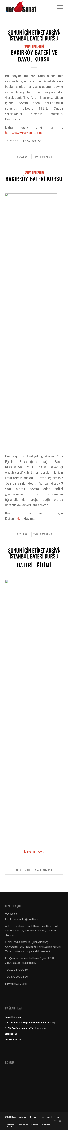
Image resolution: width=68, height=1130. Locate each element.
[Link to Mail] (60, 1121)
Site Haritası (11, 1033)
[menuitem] (58, 7)
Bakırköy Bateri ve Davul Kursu (34, 55)
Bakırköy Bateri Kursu (34, 179)
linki (17, 518)
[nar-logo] (28, 7)
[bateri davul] (34, 710)
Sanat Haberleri (34, 46)
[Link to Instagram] (55, 1121)
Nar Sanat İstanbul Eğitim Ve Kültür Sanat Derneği (30, 1022)
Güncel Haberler (13, 1039)
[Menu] (58, 7)
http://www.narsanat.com (23, 133)
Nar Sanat (22, 1117)
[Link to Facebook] (49, 1121)
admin (49, 156)
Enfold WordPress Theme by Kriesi (43, 1117)
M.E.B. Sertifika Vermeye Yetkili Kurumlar (25, 1028)
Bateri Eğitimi (34, 565)
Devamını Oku (34, 851)
